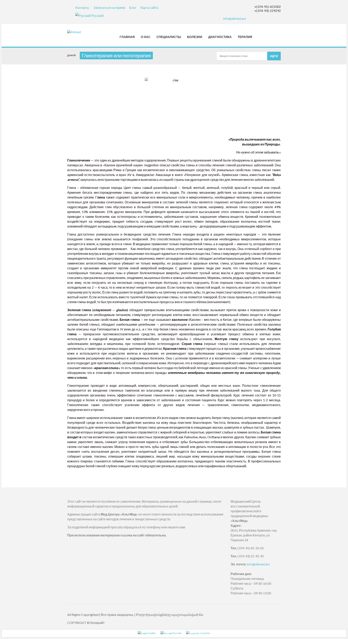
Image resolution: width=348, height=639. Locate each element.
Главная (127, 37)
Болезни (194, 37)
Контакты (82, 7)
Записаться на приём (109, 7)
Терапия (245, 37)
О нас (145, 37)
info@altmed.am (234, 18)
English (152, 633)
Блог (132, 7)
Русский (97, 15)
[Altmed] (78, 32)
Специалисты (168, 37)
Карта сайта (149, 7)
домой (71, 55)
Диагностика (220, 37)
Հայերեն (204, 633)
